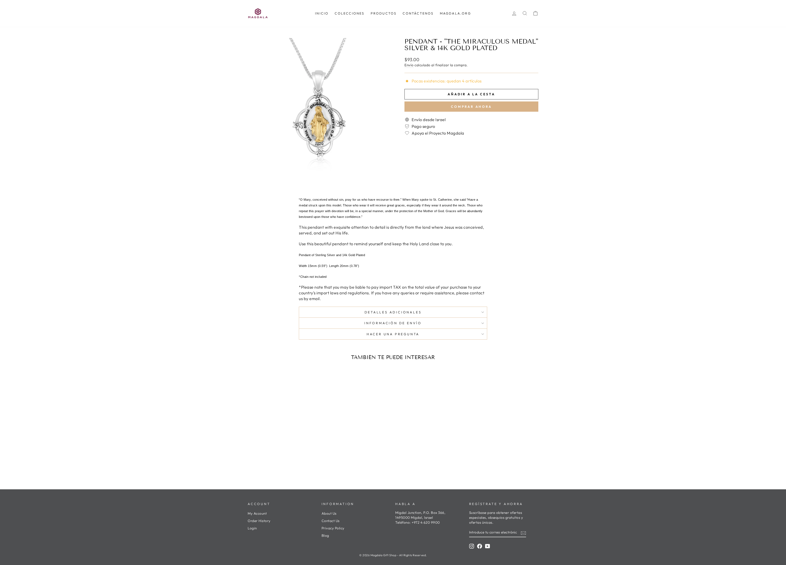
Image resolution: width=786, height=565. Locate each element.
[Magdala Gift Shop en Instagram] (471, 546)
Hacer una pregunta (393, 334)
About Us (329, 513)
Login (252, 528)
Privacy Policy (333, 528)
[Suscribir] (523, 532)
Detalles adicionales (393, 312)
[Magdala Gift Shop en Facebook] (479, 546)
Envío (409, 65)
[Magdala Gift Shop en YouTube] (487, 546)
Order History (259, 521)
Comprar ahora (471, 107)
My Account (257, 513)
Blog (325, 535)
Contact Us (331, 521)
